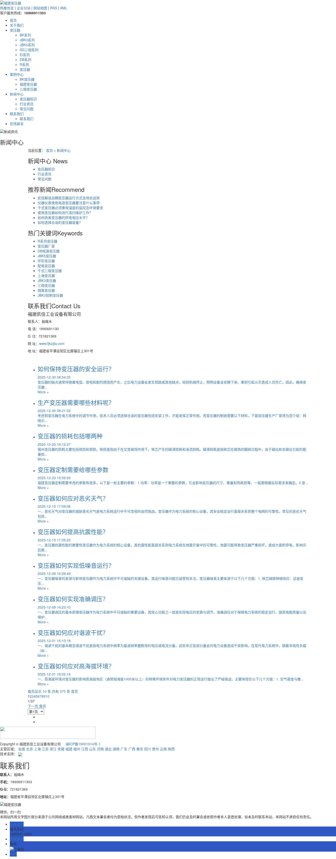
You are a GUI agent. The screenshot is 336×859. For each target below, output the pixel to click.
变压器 (15, 30)
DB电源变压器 (49, 250)
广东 (124, 748)
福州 (76, 748)
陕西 (171, 748)
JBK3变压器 (47, 280)
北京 (29, 748)
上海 (37, 748)
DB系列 (25, 59)
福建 (68, 748)
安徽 (61, 748)
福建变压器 (28, 84)
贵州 (155, 748)
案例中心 (17, 74)
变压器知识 (28, 98)
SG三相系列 (29, 49)
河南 (100, 748)
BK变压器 (27, 79)
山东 (92, 748)
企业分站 (24, 7)
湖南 (116, 748)
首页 (13, 20)
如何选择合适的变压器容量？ (60, 222)
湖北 (108, 748)
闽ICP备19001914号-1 (83, 743)
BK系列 (25, 34)
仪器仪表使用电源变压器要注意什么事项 (69, 202)
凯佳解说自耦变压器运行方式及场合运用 (69, 197)
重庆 (139, 748)
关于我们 (17, 25)
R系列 (24, 64)
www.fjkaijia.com (51, 343)
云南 (163, 748)
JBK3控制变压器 (50, 295)
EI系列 (25, 54)
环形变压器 (46, 260)
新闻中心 (17, 94)
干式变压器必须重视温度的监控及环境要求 (70, 207)
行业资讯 (26, 103)
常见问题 (26, 108)
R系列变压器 (47, 241)
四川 (147, 748)
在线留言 (17, 123)
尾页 (42, 706)
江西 (84, 748)
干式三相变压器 (50, 270)
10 (47, 696)
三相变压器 (28, 89)
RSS (53, 7)
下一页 (33, 706)
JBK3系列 (27, 39)
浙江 (53, 748)
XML (63, 7)
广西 (131, 748)
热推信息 (7, 7)
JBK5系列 (27, 44)
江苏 (45, 748)
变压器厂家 (46, 246)
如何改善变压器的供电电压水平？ (63, 217)
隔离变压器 (46, 290)
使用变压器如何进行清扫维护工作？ (65, 212)
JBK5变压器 (47, 255)
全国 (21, 748)
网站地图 (40, 7)
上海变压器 (46, 275)
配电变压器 (46, 265)
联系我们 (17, 113)
